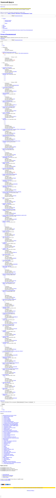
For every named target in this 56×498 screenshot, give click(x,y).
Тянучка (14, 195)
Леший (14, 154)
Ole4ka (4, 204)
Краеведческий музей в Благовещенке (10, 174)
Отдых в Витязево (24, 487)
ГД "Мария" (5, 318)
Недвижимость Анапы (40, 487)
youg (3, 88)
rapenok (4, 107)
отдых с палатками (6, 112)
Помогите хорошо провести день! (9, 282)
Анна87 (4, 130)
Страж (14, 360)
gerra (14, 98)
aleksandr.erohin (16, 85)
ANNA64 (4, 343)
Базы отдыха (5, 394)
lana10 (14, 310)
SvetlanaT (4, 141)
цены (4, 197)
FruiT (4, 389)
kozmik (4, 175)
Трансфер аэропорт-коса (7, 185)
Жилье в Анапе (20, 487)
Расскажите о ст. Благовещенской (9, 290)
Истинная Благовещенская (8, 73)
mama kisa (4, 337)
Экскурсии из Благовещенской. (8, 324)
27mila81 (4, 210)
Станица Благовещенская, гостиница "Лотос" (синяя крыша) (14, 129)
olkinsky (14, 146)
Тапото (4, 375)
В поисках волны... (6, 230)
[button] (4, 45)
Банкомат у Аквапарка (7, 203)
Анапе (9, 13)
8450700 (14, 258)
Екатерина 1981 (6, 192)
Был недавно (5, 388)
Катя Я (4, 231)
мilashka (4, 313)
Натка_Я (4, 101)
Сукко (30, 13)
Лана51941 (5, 119)
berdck (14, 271)
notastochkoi (5, 180)
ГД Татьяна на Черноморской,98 (9, 312)
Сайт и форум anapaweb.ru (23, 53)
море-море (15, 366)
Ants (14, 207)
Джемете (13, 13)
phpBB (9, 479)
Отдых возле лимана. (7, 260)
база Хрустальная (6, 162)
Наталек (14, 349)
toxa (3, 198)
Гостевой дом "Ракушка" (7, 67)
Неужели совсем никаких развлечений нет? (11, 362)
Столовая (4, 330)
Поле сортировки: (13, 402)
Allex (4, 53)
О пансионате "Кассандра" (8, 87)
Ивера (4, 363)
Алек (4, 169)
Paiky (14, 246)
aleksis (14, 160)
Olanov (4, 283)
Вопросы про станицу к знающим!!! (9, 299)
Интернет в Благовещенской (8, 148)
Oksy (3, 300)
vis (13, 305)
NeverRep (15, 71)
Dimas (4, 149)
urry (3, 261)
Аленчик (14, 288)
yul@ (4, 383)
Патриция (15, 397)
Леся (14, 127)
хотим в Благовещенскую (7, 100)
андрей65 (15, 219)
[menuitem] (8, 20)
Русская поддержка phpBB (5, 480)
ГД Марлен (5, 242)
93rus (14, 297)
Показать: (3, 402)
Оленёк (14, 380)
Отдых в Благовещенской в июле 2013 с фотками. (12, 191)
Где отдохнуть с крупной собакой (9, 106)
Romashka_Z (15, 316)
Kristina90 (4, 216)
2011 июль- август (6, 236)
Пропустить (2, 6)
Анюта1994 (15, 354)
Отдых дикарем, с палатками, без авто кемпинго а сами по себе (14, 215)
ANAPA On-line (15, 487)
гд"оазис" (4, 118)
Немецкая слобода (6, 307)
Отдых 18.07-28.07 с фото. (7, 156)
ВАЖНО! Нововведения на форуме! (9, 52)
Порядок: (26, 402)
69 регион (4, 74)
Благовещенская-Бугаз (7, 356)
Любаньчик (5, 357)
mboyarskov (5, 186)
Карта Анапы (34, 487)
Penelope (4, 243)
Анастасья (15, 322)
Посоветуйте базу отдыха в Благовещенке (10, 368)
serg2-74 (4, 113)
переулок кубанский (6, 382)
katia (14, 228)
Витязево (18, 13)
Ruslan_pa (4, 249)
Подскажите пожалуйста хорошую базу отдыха (11, 140)
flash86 (4, 163)
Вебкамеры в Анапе (30, 487)
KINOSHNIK (5, 157)
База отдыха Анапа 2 (6, 254)
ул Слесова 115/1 (6, 342)
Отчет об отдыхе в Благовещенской (9, 273)
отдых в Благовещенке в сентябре (9, 209)
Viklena (4, 68)
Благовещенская (6, 374)
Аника (4, 319)
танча (14, 133)
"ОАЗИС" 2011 (5, 248)
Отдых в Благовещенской (8, 34)
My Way (14, 280)
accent (14, 201)
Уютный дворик (6, 336)
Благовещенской (25, 13)
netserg (4, 369)
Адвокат (14, 110)
